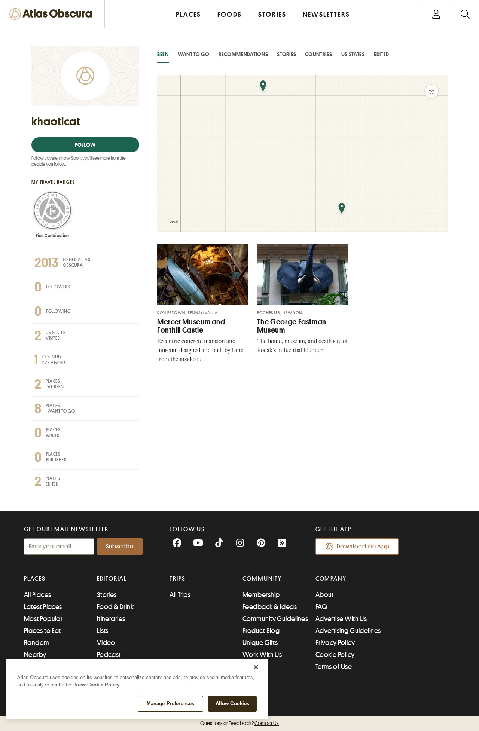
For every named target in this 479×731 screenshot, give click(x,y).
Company (331, 579)
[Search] (465, 14)
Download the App (363, 547)
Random (36, 643)
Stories (286, 54)
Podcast (109, 655)
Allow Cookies (233, 703)
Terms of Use (333, 667)
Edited (381, 54)
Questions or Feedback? (239, 723)
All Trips (180, 595)
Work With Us (262, 655)
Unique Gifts (260, 643)
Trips (178, 579)
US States (353, 54)
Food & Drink (115, 607)
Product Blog (261, 631)
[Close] (256, 667)
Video (106, 643)
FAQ (321, 607)
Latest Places (43, 607)
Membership (261, 595)
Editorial (112, 579)
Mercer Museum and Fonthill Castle (191, 326)
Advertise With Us (341, 619)
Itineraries (111, 619)
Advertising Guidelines (348, 631)
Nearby (35, 655)
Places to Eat (42, 631)
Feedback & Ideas (269, 607)
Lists (103, 631)
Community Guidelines (275, 619)
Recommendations (243, 54)
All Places (37, 595)
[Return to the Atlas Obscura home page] (52, 14)
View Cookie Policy (96, 685)
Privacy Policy (335, 643)
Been (163, 54)
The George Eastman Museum (291, 326)
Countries (318, 54)
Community (262, 579)
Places (35, 579)
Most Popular (43, 619)
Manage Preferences (170, 703)
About (324, 595)
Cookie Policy (335, 655)
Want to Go (194, 54)
